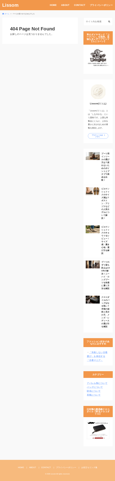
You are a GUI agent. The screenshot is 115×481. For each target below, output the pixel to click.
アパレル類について (97, 383)
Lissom (10, 5)
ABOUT (65, 5)
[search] (109, 21)
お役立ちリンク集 (89, 467)
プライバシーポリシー (101, 5)
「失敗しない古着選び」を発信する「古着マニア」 (97, 356)
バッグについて (95, 387)
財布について (94, 391)
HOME (53, 5)
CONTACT (79, 5)
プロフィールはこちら (97, 135)
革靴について (94, 395)
